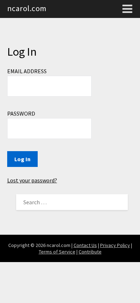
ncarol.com (27, 8)
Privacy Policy (115, 245)
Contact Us (85, 245)
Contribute (90, 251)
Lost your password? (32, 180)
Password (21, 113)
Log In (22, 159)
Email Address (27, 71)
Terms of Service (57, 251)
